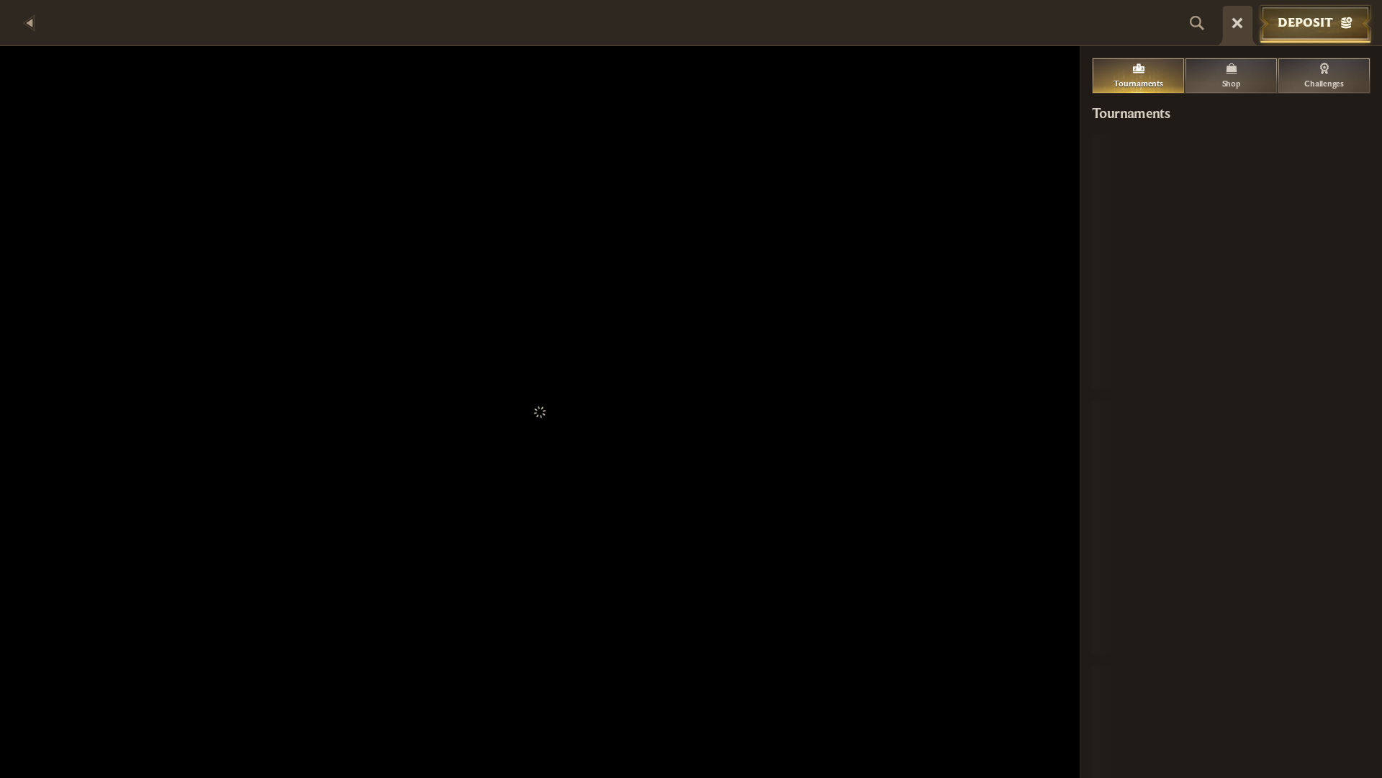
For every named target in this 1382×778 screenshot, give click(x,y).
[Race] (1237, 23)
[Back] (29, 23)
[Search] (1197, 23)
